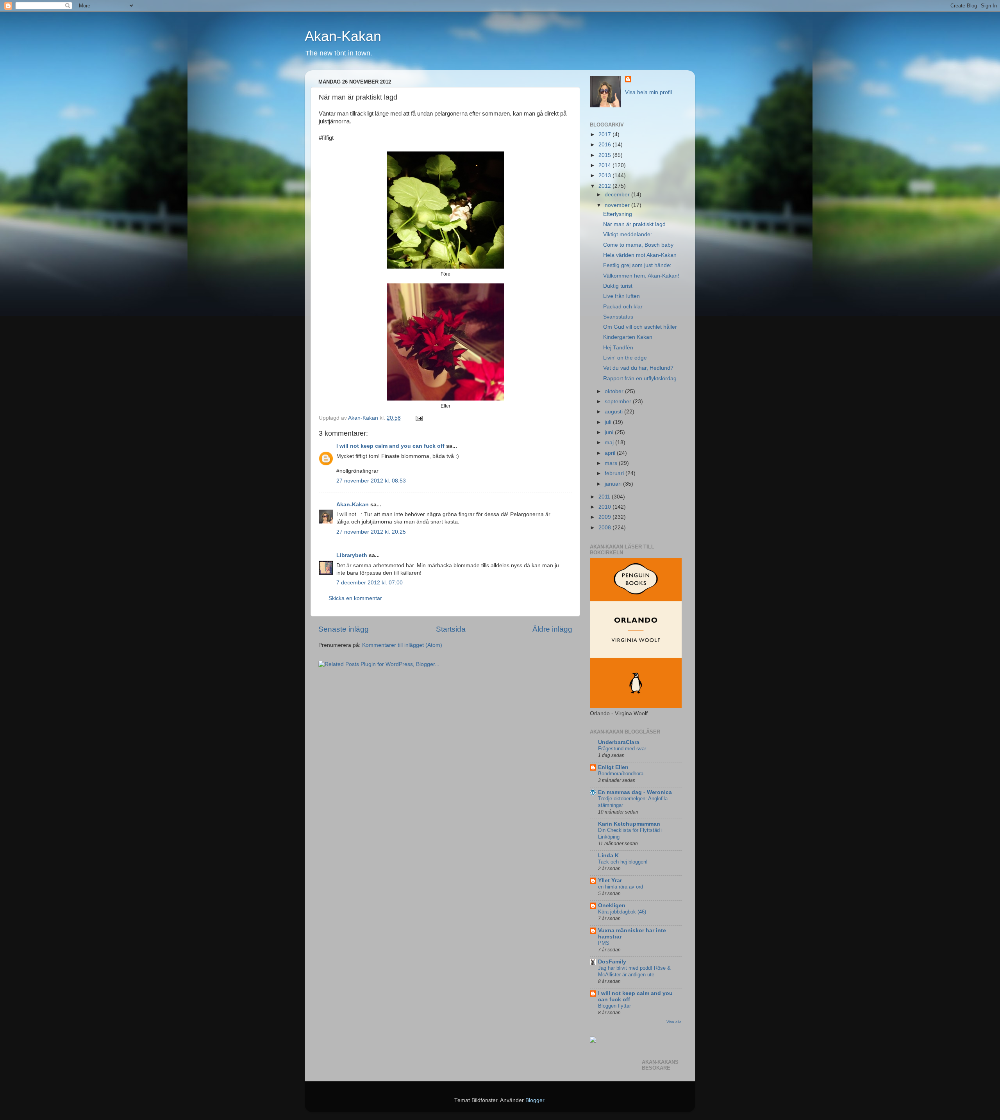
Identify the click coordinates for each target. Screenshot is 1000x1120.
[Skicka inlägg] (418, 418)
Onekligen (611, 905)
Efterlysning (617, 214)
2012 (605, 186)
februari (615, 473)
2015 (605, 155)
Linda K (608, 855)
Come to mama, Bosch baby (638, 245)
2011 (605, 497)
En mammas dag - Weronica (635, 792)
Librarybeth (351, 555)
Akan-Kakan (343, 36)
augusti (614, 412)
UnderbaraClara (618, 742)
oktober (615, 391)
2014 (605, 165)
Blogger (534, 1100)
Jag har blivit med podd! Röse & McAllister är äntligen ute (634, 971)
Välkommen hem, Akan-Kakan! (641, 276)
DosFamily (612, 962)
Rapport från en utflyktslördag (640, 378)
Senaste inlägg (343, 629)
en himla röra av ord (620, 887)
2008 (605, 528)
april (611, 453)
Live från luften (621, 296)
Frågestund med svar (622, 748)
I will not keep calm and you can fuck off (390, 446)
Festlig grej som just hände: (637, 265)
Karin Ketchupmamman (629, 824)
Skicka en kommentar (355, 598)
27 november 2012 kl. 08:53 (371, 481)
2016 (605, 145)
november (618, 205)
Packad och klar (623, 307)
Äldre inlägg (552, 629)
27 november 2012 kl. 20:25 (371, 532)
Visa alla (674, 1022)
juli (609, 422)
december (618, 195)
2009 (605, 517)
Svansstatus (618, 317)
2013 (605, 175)
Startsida (451, 629)
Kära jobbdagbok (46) (622, 912)
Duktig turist (617, 286)
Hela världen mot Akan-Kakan (640, 255)
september (619, 401)
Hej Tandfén (618, 348)
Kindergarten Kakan (627, 337)
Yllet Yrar (610, 880)
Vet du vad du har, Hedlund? (638, 368)
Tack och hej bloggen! (623, 862)
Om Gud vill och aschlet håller (640, 327)
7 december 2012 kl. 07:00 (369, 583)
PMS (603, 943)
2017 (605, 134)
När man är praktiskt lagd (634, 224)
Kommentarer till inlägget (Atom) (402, 645)
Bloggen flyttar (614, 1006)
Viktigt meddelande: (627, 234)
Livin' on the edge (625, 358)
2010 (605, 507)
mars (612, 463)
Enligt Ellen (613, 767)
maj (610, 442)
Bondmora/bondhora (620, 773)
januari (614, 484)
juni (610, 432)
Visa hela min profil (648, 92)
